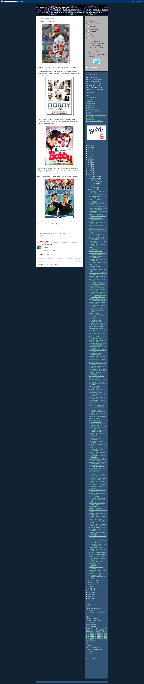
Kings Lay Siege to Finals (96, 376)
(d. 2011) (100, 47)
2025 (89, 149)
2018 (89, 163)
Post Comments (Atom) (51, 264)
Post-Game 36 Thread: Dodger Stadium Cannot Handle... (98, 430)
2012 (89, 174)
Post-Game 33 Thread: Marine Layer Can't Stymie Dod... (97, 479)
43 (86, 638)
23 (88, 612)
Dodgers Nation (90, 107)
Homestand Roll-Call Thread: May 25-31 (97, 306)
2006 (89, 598)
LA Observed (89, 651)
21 (106, 610)
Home (59, 261)
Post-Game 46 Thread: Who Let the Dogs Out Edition (97, 283)
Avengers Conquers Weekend (97, 552)
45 (90, 638)
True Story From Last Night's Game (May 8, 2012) (97, 525)
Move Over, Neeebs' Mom (96, 556)
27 (95, 612)
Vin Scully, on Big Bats (95, 236)
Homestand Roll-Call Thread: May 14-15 (97, 456)
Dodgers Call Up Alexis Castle (97, 206)
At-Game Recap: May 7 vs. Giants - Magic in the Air (97, 503)
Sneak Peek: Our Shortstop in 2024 (97, 445)
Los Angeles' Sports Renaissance (95, 386)
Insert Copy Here (94, 418)
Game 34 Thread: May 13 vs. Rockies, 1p (97, 475)
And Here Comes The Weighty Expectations (97, 273)
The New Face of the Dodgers (97, 229)
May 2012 (93, 189)
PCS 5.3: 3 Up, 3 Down (95, 508)
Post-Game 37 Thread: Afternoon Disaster (95, 421)
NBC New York (90, 642)
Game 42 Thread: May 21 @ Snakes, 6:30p (97, 357)
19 (102, 610)
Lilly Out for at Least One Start (98, 262)
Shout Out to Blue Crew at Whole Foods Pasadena (96, 286)
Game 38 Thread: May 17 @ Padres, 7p (97, 414)
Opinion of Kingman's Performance (96, 115)
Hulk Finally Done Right (96, 561)
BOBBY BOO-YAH (47, 21)
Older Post (79, 261)
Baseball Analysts (91, 640)
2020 (89, 159)
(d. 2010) (101, 43)
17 (99, 610)
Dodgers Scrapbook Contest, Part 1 (97, 538)
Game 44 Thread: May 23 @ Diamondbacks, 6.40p (97, 324)
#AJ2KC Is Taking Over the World (97, 280)
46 (92, 638)
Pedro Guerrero (94, 43)
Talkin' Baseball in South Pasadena (96, 442)
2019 (89, 161)
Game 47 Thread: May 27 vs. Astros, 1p (97, 276)
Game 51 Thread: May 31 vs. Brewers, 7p (97, 203)
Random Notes (93, 506)
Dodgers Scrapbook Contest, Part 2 (97, 517)
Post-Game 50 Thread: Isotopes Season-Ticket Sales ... (96, 219)
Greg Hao (46, 244)
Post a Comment (44, 254)
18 (100, 610)
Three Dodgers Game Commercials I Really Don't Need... (97, 521)
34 (86, 614)
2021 (89, 157)
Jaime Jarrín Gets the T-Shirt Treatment (97, 350)
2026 (89, 147)
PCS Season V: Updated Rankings (96, 487)
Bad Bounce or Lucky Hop (96, 573)
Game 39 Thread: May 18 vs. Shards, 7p (97, 398)
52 (102, 638)
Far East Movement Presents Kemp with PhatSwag (97, 253)
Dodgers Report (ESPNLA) (93, 111)
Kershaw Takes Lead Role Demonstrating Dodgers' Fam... (96, 407)
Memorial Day (93, 264)
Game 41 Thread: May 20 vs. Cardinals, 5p (97, 373)
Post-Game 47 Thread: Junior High (97, 270)
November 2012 (94, 178)
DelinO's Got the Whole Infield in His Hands (97, 241)
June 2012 (93, 188)
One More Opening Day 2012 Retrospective (97, 541)
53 (104, 638)
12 (90, 610)
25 (92, 612)
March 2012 (93, 582)
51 (100, 638)
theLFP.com (89, 113)
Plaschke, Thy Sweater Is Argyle (95, 117)
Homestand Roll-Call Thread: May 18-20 (97, 401)
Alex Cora (92, 21)
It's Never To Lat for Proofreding (94, 564)
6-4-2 (87, 95)
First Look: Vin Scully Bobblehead (95, 248)
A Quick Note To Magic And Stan (97, 472)
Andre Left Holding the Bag (97, 527)
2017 (89, 165)
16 (97, 610)
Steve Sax (93, 37)
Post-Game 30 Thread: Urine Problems (97, 530)
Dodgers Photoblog (91, 109)
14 (93, 610)
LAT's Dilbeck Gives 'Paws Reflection (96, 315)
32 (104, 612)
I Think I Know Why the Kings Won (97, 334)
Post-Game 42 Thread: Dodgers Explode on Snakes (98, 353)
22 (86, 612)
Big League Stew (91, 97)
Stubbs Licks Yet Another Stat (97, 536)
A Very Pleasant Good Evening (95, 121)
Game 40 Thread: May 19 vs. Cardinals (97, 383)
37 (97, 636)
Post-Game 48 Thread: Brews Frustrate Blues (97, 256)
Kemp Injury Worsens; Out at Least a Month (97, 197)
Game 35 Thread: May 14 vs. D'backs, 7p (97, 453)
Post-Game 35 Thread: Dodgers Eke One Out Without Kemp (96, 449)
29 (99, 612)
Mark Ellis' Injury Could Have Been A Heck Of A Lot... (97, 344)
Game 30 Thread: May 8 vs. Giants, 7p (97, 533)
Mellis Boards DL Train (95, 378)
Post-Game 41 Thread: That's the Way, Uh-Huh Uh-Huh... (97, 370)
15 (95, 610)
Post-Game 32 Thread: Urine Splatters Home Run (97, 490)
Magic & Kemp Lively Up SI (97, 328)
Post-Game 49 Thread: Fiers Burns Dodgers (97, 238)
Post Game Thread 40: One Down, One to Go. (97, 380)
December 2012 (94, 176)
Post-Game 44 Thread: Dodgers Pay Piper (95, 321)
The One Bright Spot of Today (97, 194)
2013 (89, 172)
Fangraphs (89, 645)
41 (104, 636)
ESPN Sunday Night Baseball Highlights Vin (97, 366)
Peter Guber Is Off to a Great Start (97, 570)
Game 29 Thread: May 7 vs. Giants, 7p (97, 550)
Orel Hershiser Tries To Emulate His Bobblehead (97, 466)
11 (88, 610)
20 (104, 610)
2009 (89, 592)
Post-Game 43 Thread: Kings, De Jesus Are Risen (97, 337)
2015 (89, 169)
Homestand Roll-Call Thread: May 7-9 (97, 559)
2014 (89, 170)
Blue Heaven (89, 99)
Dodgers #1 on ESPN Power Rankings (97, 360)
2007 (89, 596)
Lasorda (94, 45)
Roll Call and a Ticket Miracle (97, 484)
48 (95, 638)
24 (90, 612)
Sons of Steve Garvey (54, 7)
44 (88, 638)
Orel (91, 34)
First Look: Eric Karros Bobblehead (95, 200)
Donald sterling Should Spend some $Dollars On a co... (97, 296)
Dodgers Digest (90, 103)
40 (102, 636)
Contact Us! (90, 56)
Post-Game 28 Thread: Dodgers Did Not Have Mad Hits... (97, 577)
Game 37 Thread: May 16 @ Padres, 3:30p (97, 424)
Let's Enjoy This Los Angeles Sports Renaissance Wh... (97, 462)
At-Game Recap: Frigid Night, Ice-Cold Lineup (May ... (97, 293)
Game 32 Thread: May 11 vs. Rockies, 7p (97, 493)
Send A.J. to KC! (94, 403)
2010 (89, 590)
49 (97, 638)
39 (100, 636)
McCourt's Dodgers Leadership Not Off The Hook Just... (98, 208)
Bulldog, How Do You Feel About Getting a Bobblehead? (96, 438)
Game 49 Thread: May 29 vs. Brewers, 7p (97, 245)
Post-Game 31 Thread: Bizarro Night (98, 510)
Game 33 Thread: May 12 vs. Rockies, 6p (97, 482)
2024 (89, 151)
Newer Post (40, 261)
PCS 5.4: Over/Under (95, 318)
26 (93, 612)
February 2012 (94, 584)
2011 (89, 589)
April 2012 (93, 580)
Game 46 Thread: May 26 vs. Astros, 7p (97, 289)
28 (97, 612)
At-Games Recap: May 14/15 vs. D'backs (97, 427)
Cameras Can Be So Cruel (96, 234)
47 (93, 638)
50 (99, 638)
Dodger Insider (90, 105)
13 (92, 610)
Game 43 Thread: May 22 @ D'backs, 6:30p (97, 341)
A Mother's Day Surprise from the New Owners (97, 459)
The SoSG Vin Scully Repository (96, 54)
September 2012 (94, 182)
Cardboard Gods (90, 101)
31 (102, 612)
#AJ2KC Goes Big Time (96, 326)
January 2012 (94, 586)
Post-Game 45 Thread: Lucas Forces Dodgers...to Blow (97, 299)
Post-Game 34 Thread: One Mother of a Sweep (97, 469)
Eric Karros (93, 47)
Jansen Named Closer (95, 547)
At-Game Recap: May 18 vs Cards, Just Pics (97, 390)
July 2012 (93, 186)
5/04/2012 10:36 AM (49, 250)
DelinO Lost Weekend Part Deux (96, 226)
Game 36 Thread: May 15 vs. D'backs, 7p (97, 434)
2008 (89, 594)
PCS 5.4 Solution (94, 313)
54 (106, 638)
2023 (89, 153)
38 (99, 636)
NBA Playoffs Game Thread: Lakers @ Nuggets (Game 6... (97, 500)
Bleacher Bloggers (91, 624)
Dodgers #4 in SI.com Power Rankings (97, 347)
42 (106, 636)
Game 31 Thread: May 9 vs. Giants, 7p (97, 513)
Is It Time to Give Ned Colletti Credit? (97, 331)
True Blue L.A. (90, 119)
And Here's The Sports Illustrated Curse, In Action (97, 215)
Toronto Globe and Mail (92, 647)
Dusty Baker (93, 26)
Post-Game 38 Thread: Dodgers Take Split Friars (97, 410)
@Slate (88, 643)
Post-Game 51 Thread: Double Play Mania (97, 192)
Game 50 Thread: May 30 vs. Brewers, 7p (97, 223)
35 (93, 636)
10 (86, 610)
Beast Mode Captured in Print (97, 416)
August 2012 (93, 184)
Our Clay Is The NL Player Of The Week (97, 363)
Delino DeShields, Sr (95, 24)
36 (95, 636)
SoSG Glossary (91, 53)
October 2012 (94, 180)
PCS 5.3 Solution (94, 496)
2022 (89, 155)
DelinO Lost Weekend (95, 251)
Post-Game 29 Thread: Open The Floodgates (97, 545)
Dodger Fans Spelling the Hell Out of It (97, 231)
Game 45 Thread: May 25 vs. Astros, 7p (97, 302)
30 (100, 612)
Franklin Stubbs (94, 29)
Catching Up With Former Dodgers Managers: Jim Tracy (96, 310)
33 (106, 612)
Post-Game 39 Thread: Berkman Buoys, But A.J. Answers (97, 394)
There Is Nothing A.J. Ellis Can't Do (96, 267)
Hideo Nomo (93, 31)
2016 (89, 167)
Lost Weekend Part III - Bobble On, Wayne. (98, 212)
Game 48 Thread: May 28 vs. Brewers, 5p (97, 260)
